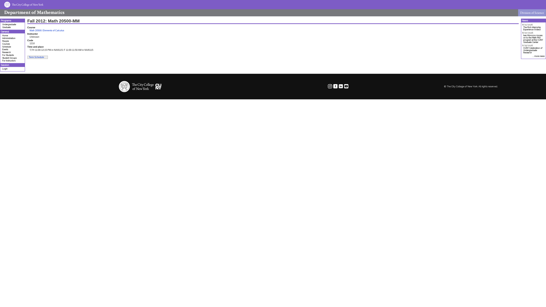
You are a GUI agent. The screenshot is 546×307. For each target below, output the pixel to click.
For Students (8, 55)
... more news (538, 56)
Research (6, 52)
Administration (8, 38)
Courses (6, 44)
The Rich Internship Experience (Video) (532, 28)
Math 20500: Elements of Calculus (47, 30)
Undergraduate (9, 24)
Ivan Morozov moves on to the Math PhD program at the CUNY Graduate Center (533, 38)
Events (5, 49)
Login (5, 69)
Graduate (6, 27)
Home (5, 35)
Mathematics (34, 12)
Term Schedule (36, 57)
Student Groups (9, 58)
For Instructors (9, 61)
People (5, 41)
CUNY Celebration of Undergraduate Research (532, 50)
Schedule (6, 47)
